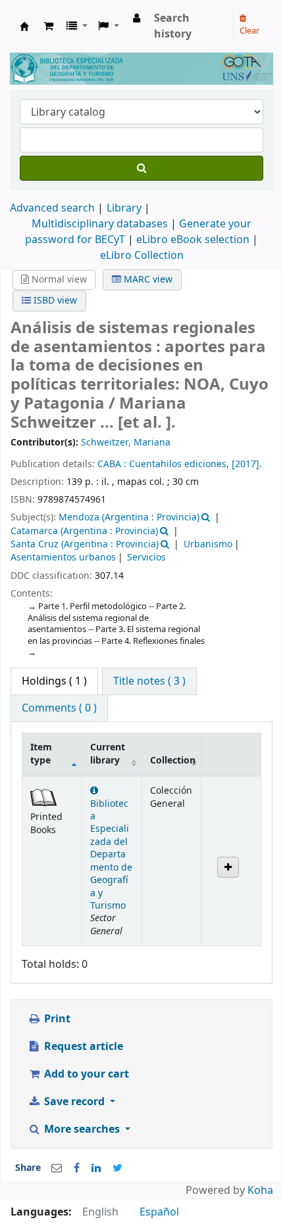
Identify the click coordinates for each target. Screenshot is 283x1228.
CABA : (113, 464)
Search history (173, 26)
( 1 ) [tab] (54, 681)
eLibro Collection (142, 255)
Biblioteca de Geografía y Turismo (24, 26)
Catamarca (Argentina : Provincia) (84, 531)
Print (55, 1019)
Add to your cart (85, 1074)
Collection (172, 760)
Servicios (146, 557)
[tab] (149, 681)
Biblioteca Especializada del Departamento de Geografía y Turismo (111, 855)
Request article (82, 1047)
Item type (41, 753)
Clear (249, 30)
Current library (107, 753)
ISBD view (54, 300)
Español (159, 1212)
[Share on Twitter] (117, 1168)
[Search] (141, 168)
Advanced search (52, 208)
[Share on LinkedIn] (96, 1168)
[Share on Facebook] (77, 1168)
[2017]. (247, 464)
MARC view (146, 279)
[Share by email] (56, 1168)
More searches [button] (81, 1129)
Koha (260, 1190)
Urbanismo (208, 544)
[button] (48, 26)
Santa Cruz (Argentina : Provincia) (85, 544)
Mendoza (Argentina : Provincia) (129, 517)
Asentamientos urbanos (63, 557)
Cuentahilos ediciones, (180, 464)
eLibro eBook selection (194, 240)
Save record (74, 1102)
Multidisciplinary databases (101, 224)
